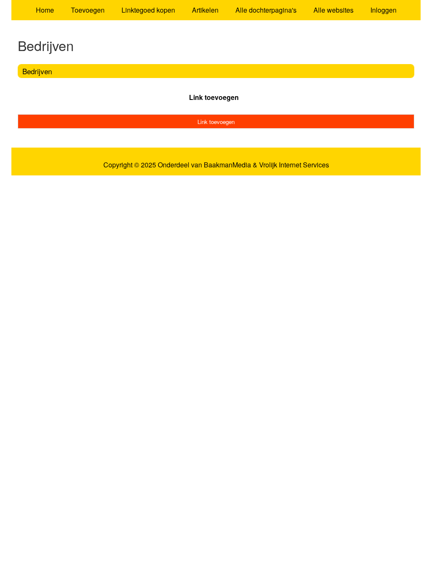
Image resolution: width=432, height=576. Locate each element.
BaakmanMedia (227, 165)
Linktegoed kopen (148, 10)
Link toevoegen (214, 97)
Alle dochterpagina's (266, 10)
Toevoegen (88, 10)
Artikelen (205, 10)
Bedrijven (37, 71)
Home (45, 10)
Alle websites (333, 10)
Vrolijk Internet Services (294, 165)
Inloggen (383, 10)
